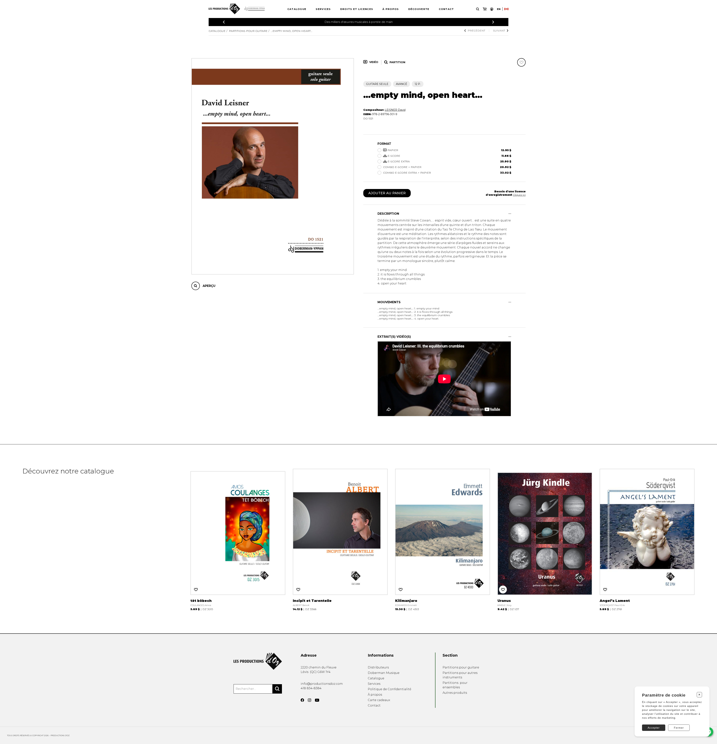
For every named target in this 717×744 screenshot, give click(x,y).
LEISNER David (395, 110)
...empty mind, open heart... (291, 31)
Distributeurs (378, 667)
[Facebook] (302, 700)
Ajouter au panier (387, 193)
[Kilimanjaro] (442, 539)
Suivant (499, 30)
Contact (446, 9)
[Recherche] (477, 9)
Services (323, 9)
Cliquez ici (519, 194)
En (498, 9)
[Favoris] (521, 62)
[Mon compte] (491, 9)
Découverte (418, 9)
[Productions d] (258, 661)
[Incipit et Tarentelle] (340, 539)
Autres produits (455, 692)
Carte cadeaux (379, 700)
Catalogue (296, 9)
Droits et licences (356, 9)
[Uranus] (544, 539)
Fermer (679, 727)
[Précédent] (224, 22)
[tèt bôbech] (237, 539)
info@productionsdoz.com (322, 684)
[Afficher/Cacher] (509, 213)
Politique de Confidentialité (389, 689)
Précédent (476, 30)
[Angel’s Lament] (647, 539)
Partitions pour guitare (248, 31)
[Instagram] (309, 700)
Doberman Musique (383, 673)
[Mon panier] (484, 9)
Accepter (654, 727)
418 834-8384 (311, 688)
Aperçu (209, 286)
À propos (390, 9)
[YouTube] (317, 700)
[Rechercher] (277, 689)
